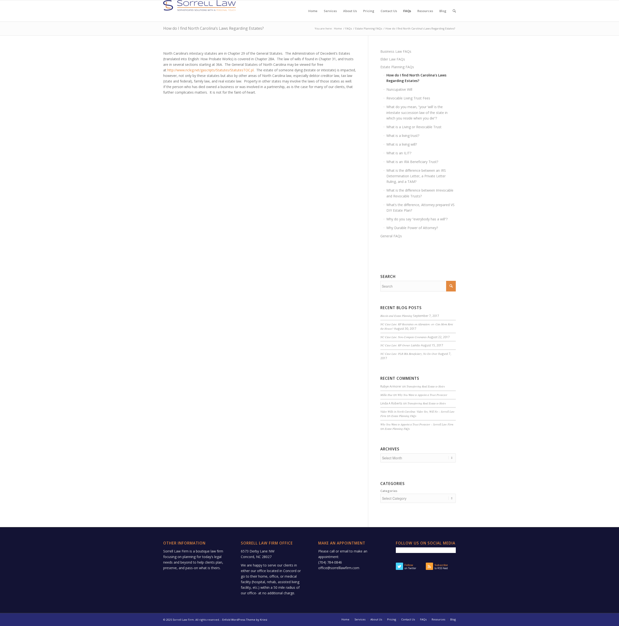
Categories (388, 491)
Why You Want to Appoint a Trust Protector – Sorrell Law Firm (416, 424)
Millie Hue (386, 395)
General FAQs (391, 236)
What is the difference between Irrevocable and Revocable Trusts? (419, 193)
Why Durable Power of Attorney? (412, 227)
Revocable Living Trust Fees (408, 98)
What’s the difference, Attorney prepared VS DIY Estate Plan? (420, 207)
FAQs (348, 28)
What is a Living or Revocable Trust (414, 127)
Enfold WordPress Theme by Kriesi (244, 619)
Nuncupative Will (399, 89)
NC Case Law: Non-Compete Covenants (403, 337)
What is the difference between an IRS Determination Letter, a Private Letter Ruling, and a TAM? (416, 176)
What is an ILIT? (398, 153)
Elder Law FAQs (392, 59)
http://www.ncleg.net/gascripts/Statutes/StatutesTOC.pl (210, 70)
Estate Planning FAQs (368, 28)
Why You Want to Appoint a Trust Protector (422, 395)
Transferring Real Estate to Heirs (425, 386)
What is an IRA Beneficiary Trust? (412, 161)
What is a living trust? (402, 135)
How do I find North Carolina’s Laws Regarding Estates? (213, 28)
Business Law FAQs (395, 51)
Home (338, 28)
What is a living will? (401, 144)
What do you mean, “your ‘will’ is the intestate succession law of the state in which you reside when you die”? (417, 112)
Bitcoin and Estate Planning (396, 316)
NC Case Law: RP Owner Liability (400, 345)
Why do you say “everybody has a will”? (417, 219)
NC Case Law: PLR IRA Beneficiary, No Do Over (408, 354)
